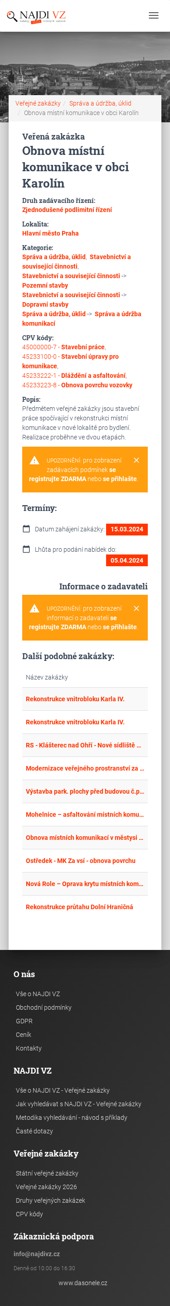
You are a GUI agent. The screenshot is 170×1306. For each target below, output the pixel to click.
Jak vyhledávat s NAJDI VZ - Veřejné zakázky (78, 1104)
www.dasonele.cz (82, 1283)
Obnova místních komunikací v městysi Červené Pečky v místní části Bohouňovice (85, 837)
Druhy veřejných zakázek (50, 1200)
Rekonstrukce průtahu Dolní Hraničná (79, 907)
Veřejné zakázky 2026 (46, 1186)
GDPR (24, 1021)
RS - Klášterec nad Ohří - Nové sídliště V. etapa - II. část (85, 745)
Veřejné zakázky (38, 103)
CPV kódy (29, 1214)
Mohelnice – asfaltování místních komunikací (85, 814)
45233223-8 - (77, 385)
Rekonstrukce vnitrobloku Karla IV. (75, 699)
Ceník (23, 1034)
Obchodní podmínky (44, 1007)
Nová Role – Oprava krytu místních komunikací (85, 883)
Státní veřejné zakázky (47, 1173)
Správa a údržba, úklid (100, 103)
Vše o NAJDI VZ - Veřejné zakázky (63, 1090)
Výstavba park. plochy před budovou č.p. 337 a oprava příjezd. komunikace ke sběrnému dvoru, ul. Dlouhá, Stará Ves (85, 791)
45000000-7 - (63, 347)
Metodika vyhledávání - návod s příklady (71, 1117)
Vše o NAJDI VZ (38, 994)
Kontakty (29, 1048)
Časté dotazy (34, 1131)
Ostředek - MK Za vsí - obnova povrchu (81, 860)
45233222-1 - (74, 375)
